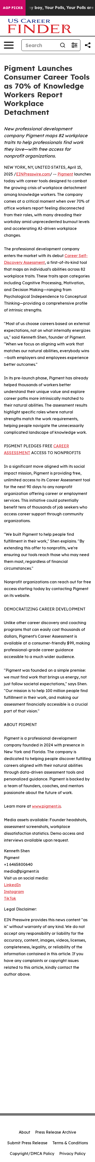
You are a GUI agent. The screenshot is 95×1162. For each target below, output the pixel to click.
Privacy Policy (72, 1153)
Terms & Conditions (70, 1142)
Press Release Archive (55, 1132)
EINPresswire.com (33, 174)
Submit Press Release (27, 1142)
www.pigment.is (46, 806)
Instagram (14, 891)
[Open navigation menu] (9, 45)
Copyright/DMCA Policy (32, 1153)
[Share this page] (87, 45)
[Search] (62, 45)
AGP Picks (13, 8)
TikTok (10, 898)
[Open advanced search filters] (74, 45)
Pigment (65, 174)
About (24, 1132)
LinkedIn (12, 884)
